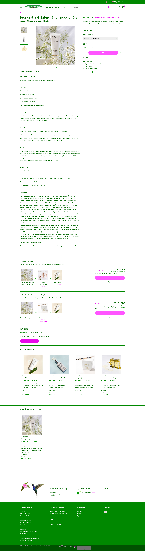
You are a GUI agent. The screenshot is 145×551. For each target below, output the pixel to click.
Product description (26, 71)
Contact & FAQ (24, 518)
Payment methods (25, 522)
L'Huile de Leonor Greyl (108, 378)
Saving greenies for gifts (92, 68)
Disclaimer (23, 529)
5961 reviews (121, 2)
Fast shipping (88, 66)
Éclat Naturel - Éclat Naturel (56, 264)
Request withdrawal (55, 524)
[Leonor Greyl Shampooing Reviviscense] (32, 425)
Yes (80, 548)
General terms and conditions (29, 525)
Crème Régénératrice (43, 283)
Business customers (26, 540)
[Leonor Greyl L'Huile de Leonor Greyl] (111, 364)
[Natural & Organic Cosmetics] (33, 7)
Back (23, 13)
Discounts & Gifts (25, 516)
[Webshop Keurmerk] (105, 512)
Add (103, 53)
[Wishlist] (119, 7)
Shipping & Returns (25, 520)
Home (27, 13)
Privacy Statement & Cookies (28, 527)
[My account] (116, 7)
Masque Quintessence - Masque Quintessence (34, 298)
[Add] (42, 398)
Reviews (36, 71)
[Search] (108, 7)
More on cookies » (97, 548)
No (87, 548)
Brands (54, 7)
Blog (59, 7)
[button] (54, 67)
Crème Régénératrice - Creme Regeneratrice (33, 264)
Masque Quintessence (43, 317)
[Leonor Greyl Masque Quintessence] (85, 364)
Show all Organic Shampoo (111, 17)
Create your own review (30, 341)
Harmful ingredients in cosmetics (30, 538)
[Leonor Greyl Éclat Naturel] (33, 364)
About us (22, 511)
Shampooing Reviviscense (30, 439)
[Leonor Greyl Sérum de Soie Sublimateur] (59, 364)
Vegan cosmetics (25, 536)
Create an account (55, 522)
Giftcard (48, 7)
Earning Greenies (25, 513)
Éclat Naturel (57, 283)
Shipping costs (89, 48)
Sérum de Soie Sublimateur (58, 378)
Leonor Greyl (98, 17)
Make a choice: (88, 35)
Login (51, 520)
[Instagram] (104, 492)
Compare (87, 72)
